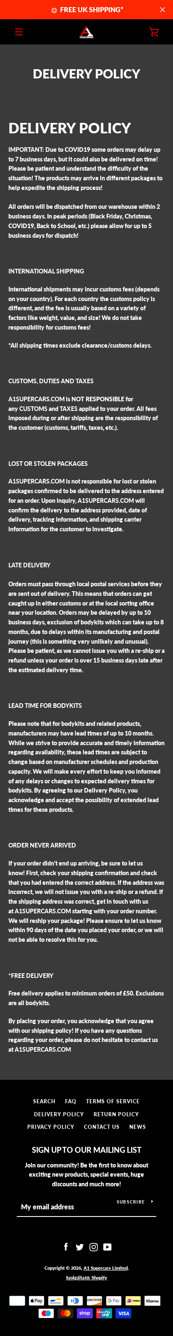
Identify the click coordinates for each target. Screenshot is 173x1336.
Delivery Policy (59, 1114)
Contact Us (102, 1127)
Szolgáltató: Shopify (86, 1277)
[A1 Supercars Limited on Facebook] (66, 1246)
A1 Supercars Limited (106, 1268)
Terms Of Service (113, 1101)
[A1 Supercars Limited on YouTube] (107, 1246)
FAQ (70, 1101)
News (137, 1127)
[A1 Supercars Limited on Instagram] (93, 1246)
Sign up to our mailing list (87, 1149)
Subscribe (131, 1201)
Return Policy (116, 1114)
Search (44, 1101)
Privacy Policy (50, 1127)
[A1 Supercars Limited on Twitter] (80, 1246)
